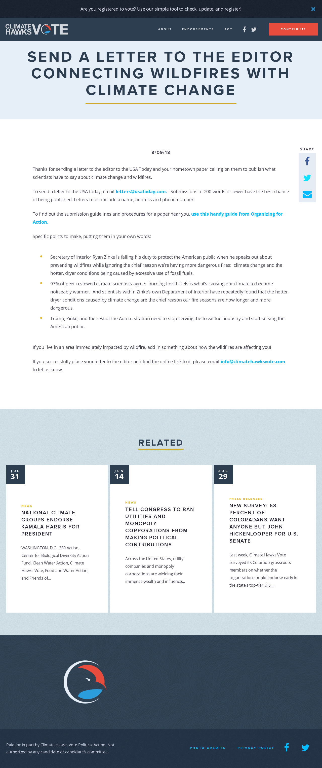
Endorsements (198, 29)
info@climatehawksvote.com (253, 361)
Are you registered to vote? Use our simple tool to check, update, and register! (161, 9)
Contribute (293, 29)
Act (228, 29)
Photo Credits (208, 748)
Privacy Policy (256, 748)
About (165, 29)
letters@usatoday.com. (143, 191)
